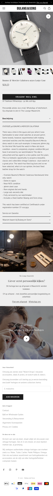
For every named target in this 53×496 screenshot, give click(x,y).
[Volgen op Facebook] (3, 469)
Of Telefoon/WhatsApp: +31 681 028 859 (18, 101)
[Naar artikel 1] (5, 71)
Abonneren (13, 397)
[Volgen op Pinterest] (16, 469)
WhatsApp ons (35, 302)
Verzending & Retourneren (13, 419)
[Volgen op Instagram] (10, 469)
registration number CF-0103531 (15, 207)
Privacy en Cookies (10, 427)
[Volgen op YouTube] (23, 469)
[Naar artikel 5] (37, 71)
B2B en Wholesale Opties (12, 415)
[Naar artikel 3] (21, 71)
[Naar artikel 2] (13, 71)
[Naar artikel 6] (45, 71)
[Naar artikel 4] (29, 71)
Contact (5, 410)
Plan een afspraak (42, 2)
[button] (26, 118)
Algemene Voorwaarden (12, 423)
